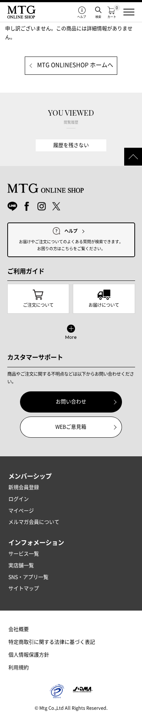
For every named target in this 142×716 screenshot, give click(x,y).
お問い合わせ (71, 401)
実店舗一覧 (21, 565)
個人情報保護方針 (28, 654)
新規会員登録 (23, 487)
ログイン (18, 499)
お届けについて (103, 305)
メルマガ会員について (33, 522)
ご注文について (38, 305)
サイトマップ (23, 588)
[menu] (129, 12)
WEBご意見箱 (70, 426)
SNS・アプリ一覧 (28, 577)
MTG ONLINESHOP (21, 12)
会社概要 (18, 629)
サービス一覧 (23, 553)
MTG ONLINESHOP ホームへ (75, 65)
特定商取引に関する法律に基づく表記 (51, 642)
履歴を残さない (71, 145)
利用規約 (18, 667)
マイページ (21, 510)
